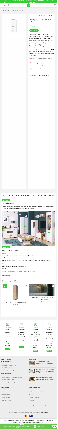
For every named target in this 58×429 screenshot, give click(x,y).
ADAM (22, 10)
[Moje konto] (8, 5)
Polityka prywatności (6, 391)
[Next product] (53, 10)
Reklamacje (4, 403)
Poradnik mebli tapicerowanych (37, 405)
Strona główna (6, 10)
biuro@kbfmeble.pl (9, 370)
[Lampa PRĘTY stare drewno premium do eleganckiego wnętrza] (42, 290)
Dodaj (54, 426)
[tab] (4, 195)
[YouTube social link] (4, 2)
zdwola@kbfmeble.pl (9, 382)
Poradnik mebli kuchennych (36, 403)
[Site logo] (28, 5)
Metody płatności (5, 397)
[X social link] (48, 15)
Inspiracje (31, 400)
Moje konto (32, 389)
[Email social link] (50, 15)
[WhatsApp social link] (54, 15)
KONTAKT (49, 5)
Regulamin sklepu (5, 394)
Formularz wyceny (34, 397)
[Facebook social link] (46, 15)
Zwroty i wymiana (6, 400)
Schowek (31, 394)
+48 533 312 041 (10, 367)
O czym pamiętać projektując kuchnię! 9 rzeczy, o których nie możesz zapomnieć (44, 363)
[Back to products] (51, 10)
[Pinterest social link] (52, 15)
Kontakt (3, 389)
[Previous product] (50, 10)
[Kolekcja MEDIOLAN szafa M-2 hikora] (15, 292)
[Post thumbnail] (32, 363)
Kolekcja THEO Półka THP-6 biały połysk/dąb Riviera (42, 426)
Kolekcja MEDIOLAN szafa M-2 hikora (15, 302)
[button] (26, 285)
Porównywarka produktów (36, 391)
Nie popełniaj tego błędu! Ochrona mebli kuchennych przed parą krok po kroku (45, 371)
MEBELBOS (15, 10)
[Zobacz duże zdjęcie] (5, 34)
